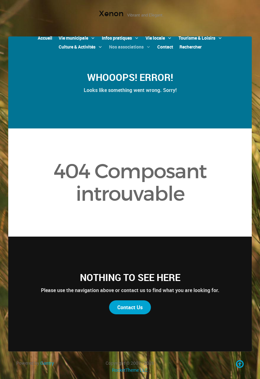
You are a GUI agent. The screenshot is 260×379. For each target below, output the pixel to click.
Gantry (47, 363)
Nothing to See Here (130, 277)
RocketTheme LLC (130, 370)
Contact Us (130, 307)
